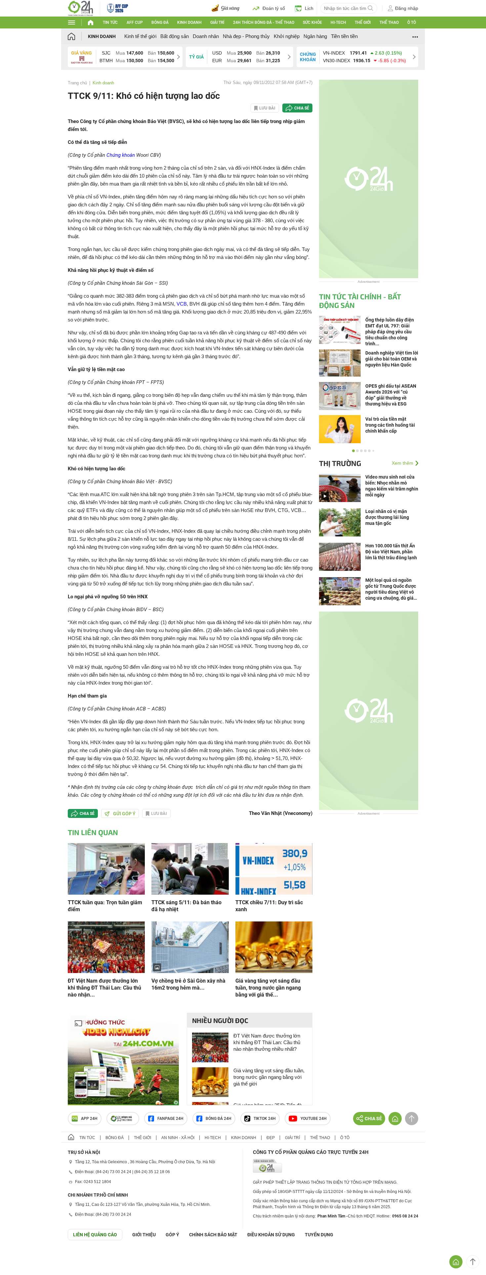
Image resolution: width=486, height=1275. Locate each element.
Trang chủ (77, 82)
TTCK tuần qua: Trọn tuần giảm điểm (105, 906)
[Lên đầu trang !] (472, 1261)
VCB (182, 304)
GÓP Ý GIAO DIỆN (19, 1256)
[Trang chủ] (78, 36)
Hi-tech (338, 22)
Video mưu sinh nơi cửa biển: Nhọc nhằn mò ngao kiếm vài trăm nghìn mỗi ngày (391, 485)
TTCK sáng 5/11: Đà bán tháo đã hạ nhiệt (186, 906)
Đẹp (270, 1137)
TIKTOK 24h (265, 1118)
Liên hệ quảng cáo (95, 1234)
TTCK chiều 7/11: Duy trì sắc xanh (269, 906)
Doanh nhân (206, 36)
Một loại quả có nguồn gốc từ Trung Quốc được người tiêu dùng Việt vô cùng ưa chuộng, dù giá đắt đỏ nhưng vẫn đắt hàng (390, 589)
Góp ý (172, 1234)
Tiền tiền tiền (344, 36)
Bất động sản (174, 36)
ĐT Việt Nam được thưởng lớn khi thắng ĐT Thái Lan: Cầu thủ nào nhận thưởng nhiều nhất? (266, 1042)
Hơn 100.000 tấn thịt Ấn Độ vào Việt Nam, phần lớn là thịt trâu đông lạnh (391, 551)
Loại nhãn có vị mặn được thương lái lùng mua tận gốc (387, 517)
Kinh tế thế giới (140, 36)
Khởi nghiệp (287, 36)
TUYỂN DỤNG (319, 1234)
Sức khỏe (312, 22)
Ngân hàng (315, 36)
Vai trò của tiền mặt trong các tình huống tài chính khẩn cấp (390, 425)
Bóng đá (160, 22)
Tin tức (110, 22)
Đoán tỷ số (274, 8)
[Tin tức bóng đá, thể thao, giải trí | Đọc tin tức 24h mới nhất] (80, 8)
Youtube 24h (314, 1118)
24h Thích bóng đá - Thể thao (263, 22)
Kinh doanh (189, 22)
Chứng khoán (120, 155)
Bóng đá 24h (218, 1118)
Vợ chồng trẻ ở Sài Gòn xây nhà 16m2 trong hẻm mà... (188, 984)
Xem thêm (402, 463)
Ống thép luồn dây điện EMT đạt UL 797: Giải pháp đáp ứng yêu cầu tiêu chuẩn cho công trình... (389, 331)
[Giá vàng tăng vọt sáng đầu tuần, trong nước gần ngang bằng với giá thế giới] (273, 947)
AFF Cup (135, 22)
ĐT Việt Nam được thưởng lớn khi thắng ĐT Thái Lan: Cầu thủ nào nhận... (104, 988)
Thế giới (363, 22)
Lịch (309, 8)
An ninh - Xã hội (177, 1137)
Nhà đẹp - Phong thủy (246, 36)
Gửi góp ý (124, 813)
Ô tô (411, 22)
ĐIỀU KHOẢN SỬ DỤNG (271, 1234)
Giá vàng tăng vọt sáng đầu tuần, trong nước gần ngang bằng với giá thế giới (268, 1077)
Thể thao (389, 22)
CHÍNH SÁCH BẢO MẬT (213, 1234)
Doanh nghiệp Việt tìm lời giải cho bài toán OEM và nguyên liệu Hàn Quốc (391, 358)
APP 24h (89, 1118)
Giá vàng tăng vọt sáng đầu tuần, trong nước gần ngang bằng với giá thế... (268, 988)
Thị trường (340, 463)
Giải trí (217, 22)
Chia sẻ (301, 108)
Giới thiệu (144, 1234)
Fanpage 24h (170, 1118)
